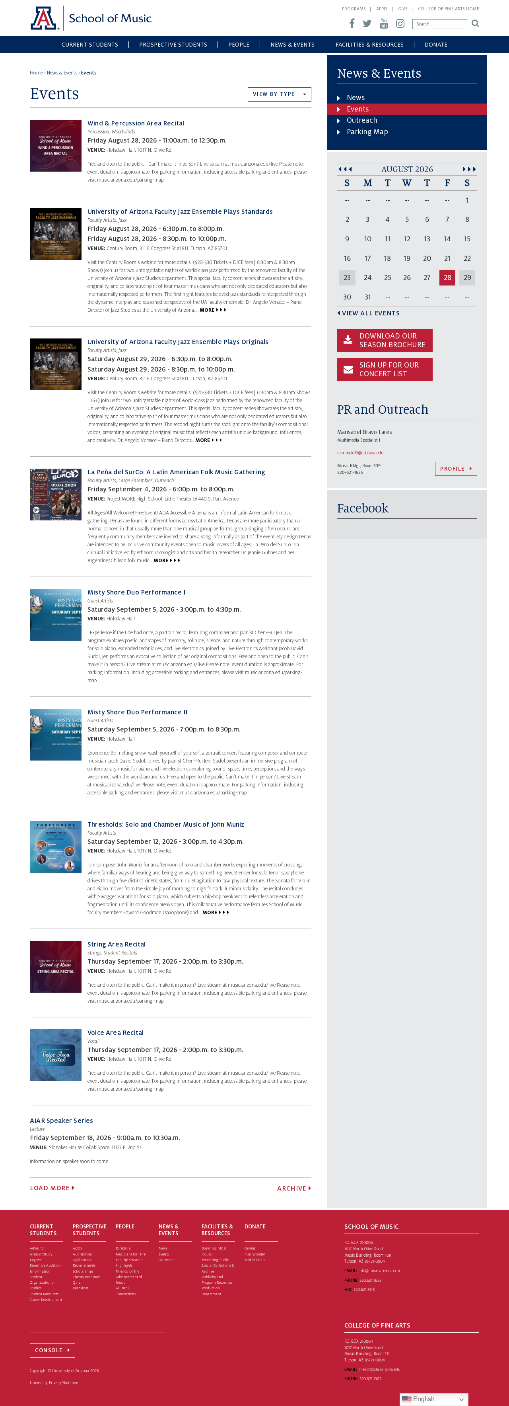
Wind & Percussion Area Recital (135, 123)
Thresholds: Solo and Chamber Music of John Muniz (166, 824)
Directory (123, 1248)
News (356, 98)
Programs (354, 8)
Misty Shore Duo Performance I (136, 592)
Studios (35, 1288)
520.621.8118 (364, 1289)
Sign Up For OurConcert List (389, 369)
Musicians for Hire (131, 1254)
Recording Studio (215, 1260)
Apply (382, 8)
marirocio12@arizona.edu (360, 452)
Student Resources (44, 1294)
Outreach (362, 120)
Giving (250, 1248)
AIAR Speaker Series (61, 1120)
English (423, 1399)
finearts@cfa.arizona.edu (379, 1369)
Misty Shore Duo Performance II (137, 712)
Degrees (35, 1260)
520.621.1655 (370, 1280)
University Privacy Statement (55, 1383)
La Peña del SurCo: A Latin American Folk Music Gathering (176, 472)
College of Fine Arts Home (448, 8)
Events (358, 109)
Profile (452, 469)
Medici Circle (255, 1260)
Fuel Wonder (255, 1254)
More (207, 310)
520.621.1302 (370, 1379)
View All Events (371, 313)
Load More (50, 1188)
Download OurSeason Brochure (392, 340)
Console (49, 1350)
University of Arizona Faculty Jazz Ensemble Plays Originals (178, 342)
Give (403, 8)
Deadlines (80, 1288)
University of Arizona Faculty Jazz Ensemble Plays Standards (180, 211)
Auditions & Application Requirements (84, 1260)
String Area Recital (116, 944)
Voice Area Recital (115, 1032)
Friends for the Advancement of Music (129, 1277)
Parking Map (367, 132)
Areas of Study (41, 1254)
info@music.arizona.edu (379, 1271)
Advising (36, 1248)
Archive (291, 1188)
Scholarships (83, 1271)
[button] (279, 94)
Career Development (46, 1300)
